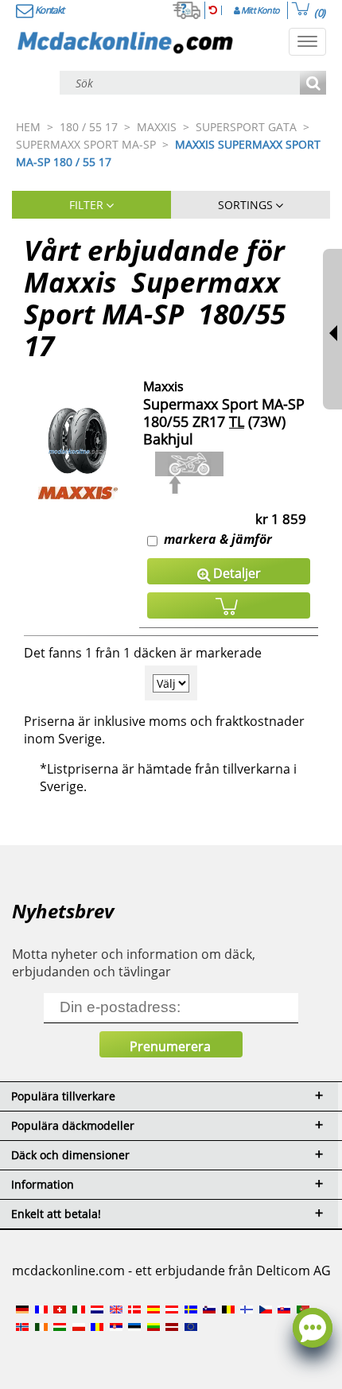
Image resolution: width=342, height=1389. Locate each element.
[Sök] (313, 84)
